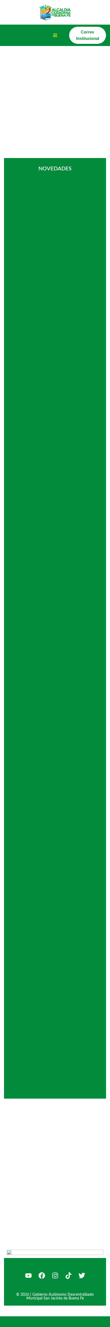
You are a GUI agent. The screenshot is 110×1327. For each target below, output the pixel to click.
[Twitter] (81, 1275)
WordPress (60, 1321)
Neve (8, 1321)
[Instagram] (55, 1275)
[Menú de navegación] (55, 35)
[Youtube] (28, 1275)
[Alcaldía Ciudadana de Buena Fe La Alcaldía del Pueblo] (55, 12)
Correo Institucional (87, 35)
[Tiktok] (68, 1275)
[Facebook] (41, 1275)
